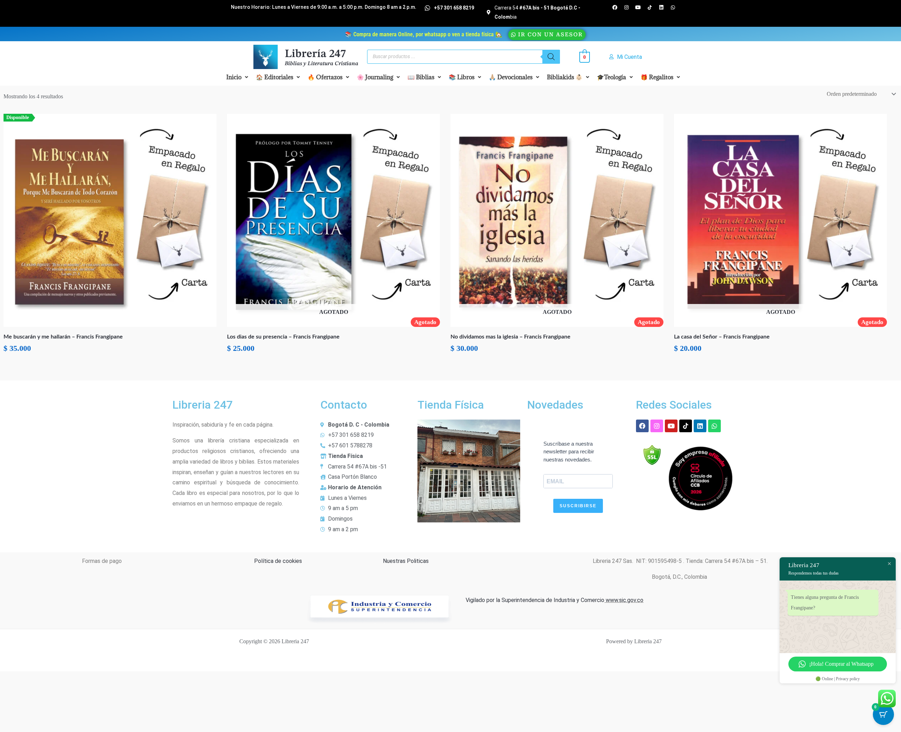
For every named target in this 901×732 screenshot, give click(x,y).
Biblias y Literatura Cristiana (321, 64)
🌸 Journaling (375, 77)
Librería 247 (315, 54)
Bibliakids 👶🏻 (564, 77)
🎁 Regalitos (657, 77)
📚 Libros (461, 77)
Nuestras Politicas (406, 561)
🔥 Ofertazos (325, 77)
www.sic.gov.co (623, 600)
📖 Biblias (421, 77)
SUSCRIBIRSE (578, 505)
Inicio (233, 77)
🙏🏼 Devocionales (511, 77)
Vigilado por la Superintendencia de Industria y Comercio (535, 600)
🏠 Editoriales (274, 77)
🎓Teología (611, 77)
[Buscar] (551, 57)
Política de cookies (278, 561)
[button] (237, 77)
